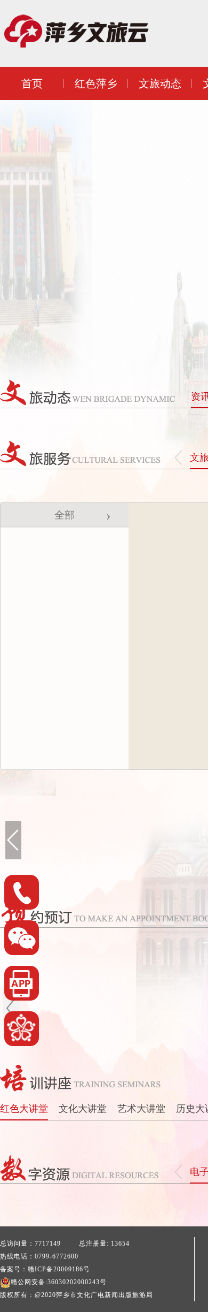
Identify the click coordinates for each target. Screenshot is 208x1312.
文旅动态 (160, 83)
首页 (32, 83)
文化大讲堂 (83, 1108)
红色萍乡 (96, 83)
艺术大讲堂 (141, 1108)
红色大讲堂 (24, 1108)
